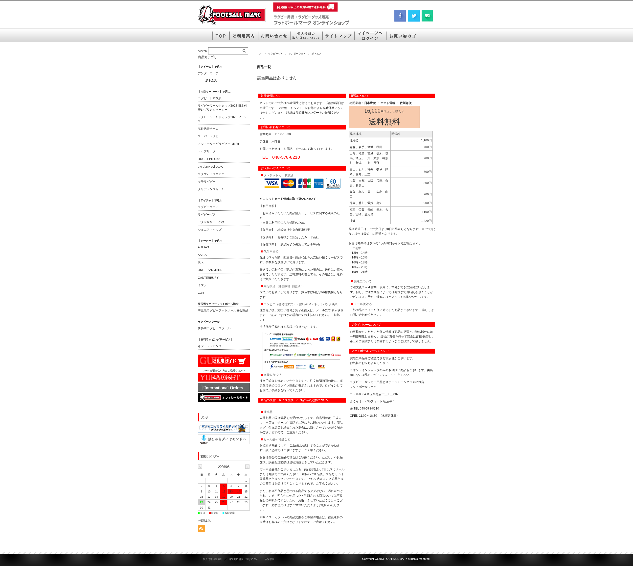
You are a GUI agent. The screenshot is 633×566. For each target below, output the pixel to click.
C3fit (201, 293)
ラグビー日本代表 (210, 98)
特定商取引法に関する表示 (243, 559)
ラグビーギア (275, 53)
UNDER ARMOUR (210, 270)
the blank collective (211, 166)
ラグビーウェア (208, 207)
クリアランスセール (211, 189)
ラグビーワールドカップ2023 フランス (222, 119)
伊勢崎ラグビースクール (214, 328)
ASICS (202, 255)
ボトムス (211, 80)
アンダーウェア (297, 53)
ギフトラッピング (210, 346)
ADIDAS (203, 247)
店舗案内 (269, 559)
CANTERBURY (208, 278)
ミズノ (202, 285)
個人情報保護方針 (213, 559)
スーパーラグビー (210, 136)
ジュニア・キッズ (210, 230)
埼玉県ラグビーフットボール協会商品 (223, 310)
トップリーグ (207, 151)
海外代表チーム (208, 128)
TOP (259, 53)
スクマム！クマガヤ (211, 174)
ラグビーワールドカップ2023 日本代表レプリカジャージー (222, 107)
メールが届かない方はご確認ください (224, 370)
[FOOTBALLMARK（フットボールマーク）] (232, 25)
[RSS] (201, 529)
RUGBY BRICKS (209, 159)
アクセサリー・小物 (211, 222)
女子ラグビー (207, 181)
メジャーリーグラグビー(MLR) (218, 144)
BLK (200, 262)
